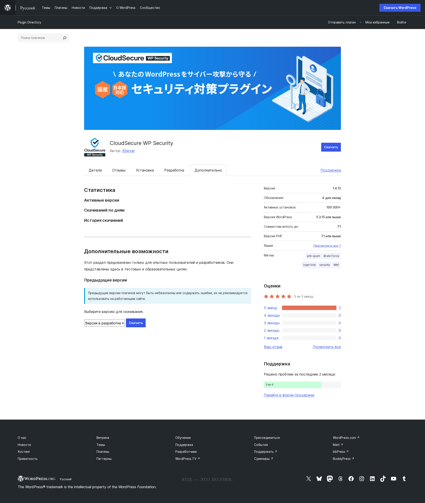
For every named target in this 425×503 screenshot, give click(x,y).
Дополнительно (208, 170)
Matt (338, 445)
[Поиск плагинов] (64, 37)
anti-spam (313, 256)
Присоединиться (267, 437)
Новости (24, 445)
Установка (145, 170)
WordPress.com (346, 437)
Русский (65, 479)
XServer (128, 150)
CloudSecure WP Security (141, 143)
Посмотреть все (327, 347)
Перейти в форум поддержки (289, 395)
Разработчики (186, 451)
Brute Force (331, 256)
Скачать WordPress (400, 8)
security (324, 264)
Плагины (103, 451)
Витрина (103, 437)
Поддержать (265, 451)
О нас (22, 437)
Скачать (331, 147)
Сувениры (263, 459)
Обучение (183, 437)
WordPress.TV (187, 459)
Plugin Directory (29, 22)
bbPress (341, 451)
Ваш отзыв (273, 347)
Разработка (174, 170)
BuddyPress (343, 459)
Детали (95, 170)
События (261, 445)
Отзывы (119, 170)
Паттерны (104, 459)
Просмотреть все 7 (327, 245)
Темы (101, 445)
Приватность (28, 459)
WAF (336, 264)
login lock (309, 264)
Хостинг (24, 451)
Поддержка (331, 170)
